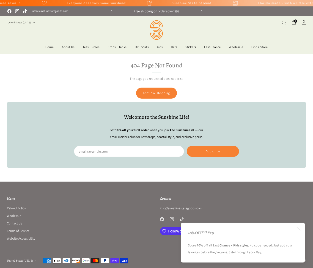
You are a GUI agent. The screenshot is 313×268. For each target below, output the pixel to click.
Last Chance (212, 47)
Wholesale (236, 47)
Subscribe (213, 151)
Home (49, 47)
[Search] (283, 22)
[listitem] (156, 11)
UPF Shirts (142, 47)
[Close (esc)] (298, 229)
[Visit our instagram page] (17, 11)
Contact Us (14, 223)
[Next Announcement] (202, 11)
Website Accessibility (21, 238)
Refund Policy (16, 208)
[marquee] (156, 3)
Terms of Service (18, 231)
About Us (68, 47)
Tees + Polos (91, 47)
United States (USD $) (19, 22)
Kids (160, 47)
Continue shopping (156, 93)
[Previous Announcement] (111, 11)
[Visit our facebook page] (9, 11)
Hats (174, 47)
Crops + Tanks (117, 47)
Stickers (190, 47)
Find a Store (259, 47)
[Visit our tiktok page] (25, 11)
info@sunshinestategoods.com (50, 11)
